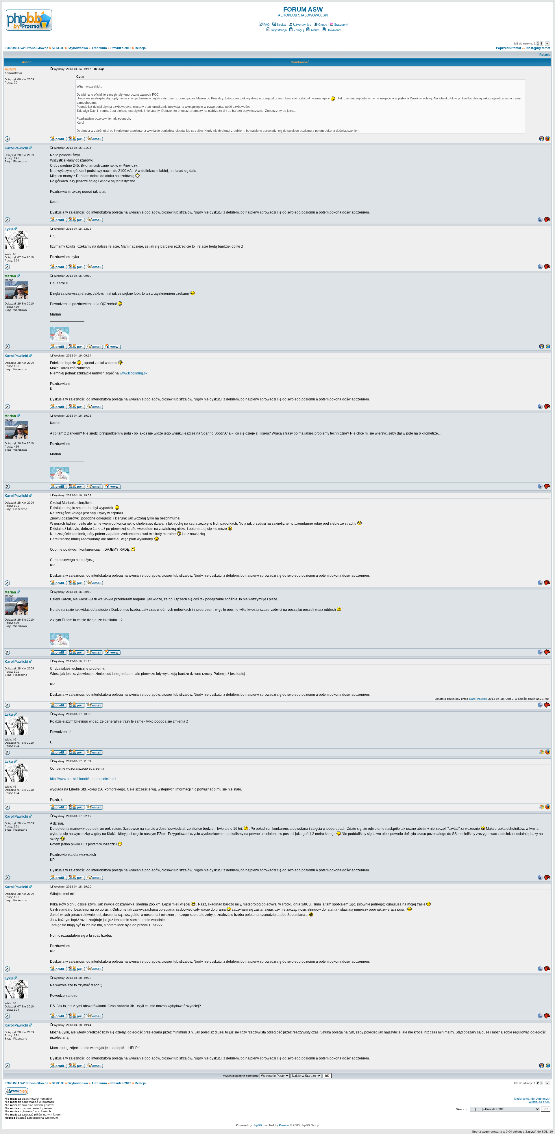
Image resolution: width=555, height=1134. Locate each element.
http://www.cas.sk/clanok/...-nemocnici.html (83, 779)
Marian (10, 276)
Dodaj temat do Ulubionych (532, 1098)
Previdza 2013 (120, 48)
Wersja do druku (539, 1101)
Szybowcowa (78, 48)
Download (334, 30)
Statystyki (341, 24)
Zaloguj (299, 30)
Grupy (322, 24)
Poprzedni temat (508, 48)
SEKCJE (58, 48)
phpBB (257, 1125)
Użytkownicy (302, 24)
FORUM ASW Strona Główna (26, 48)
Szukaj (281, 24)
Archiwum (99, 48)
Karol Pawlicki (16, 148)
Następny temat (538, 48)
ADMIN (10, 69)
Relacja (140, 48)
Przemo (284, 1125)
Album (315, 30)
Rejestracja (279, 30)
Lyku (9, 229)
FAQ (266, 24)
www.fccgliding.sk (133, 373)
